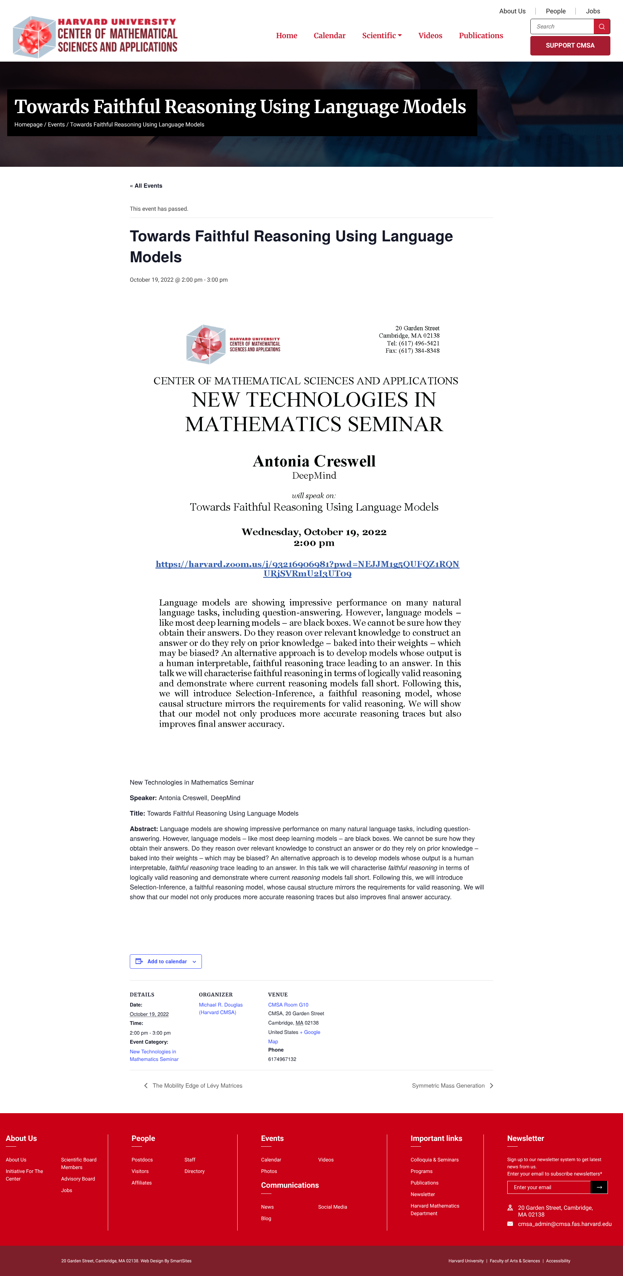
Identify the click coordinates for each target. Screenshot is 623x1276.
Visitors (140, 1171)
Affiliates (142, 1183)
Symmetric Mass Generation (449, 1085)
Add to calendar (167, 961)
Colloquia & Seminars (435, 1160)
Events (56, 124)
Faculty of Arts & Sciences (515, 1260)
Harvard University (466, 1260)
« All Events (146, 185)
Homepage (28, 124)
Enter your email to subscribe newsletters (554, 1174)
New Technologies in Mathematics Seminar (154, 1055)
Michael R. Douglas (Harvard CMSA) (221, 1008)
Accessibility (558, 1260)
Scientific (379, 35)
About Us (512, 11)
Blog (266, 1219)
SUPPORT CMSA (570, 45)
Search (602, 26)
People (556, 11)
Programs (422, 1171)
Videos (430, 35)
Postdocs (142, 1160)
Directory (195, 1171)
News (267, 1207)
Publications (481, 35)
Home (286, 35)
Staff (190, 1160)
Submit (599, 1187)
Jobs (593, 11)
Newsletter (423, 1194)
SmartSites (180, 1260)
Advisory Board (78, 1179)
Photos (269, 1171)
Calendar (330, 35)
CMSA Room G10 (288, 1004)
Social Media (332, 1207)
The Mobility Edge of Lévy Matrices (196, 1085)
